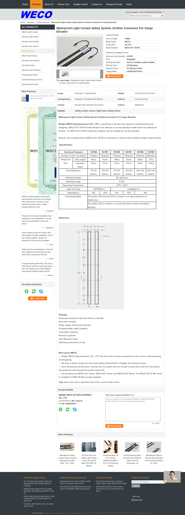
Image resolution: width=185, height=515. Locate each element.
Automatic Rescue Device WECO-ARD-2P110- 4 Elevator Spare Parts (75, 482)
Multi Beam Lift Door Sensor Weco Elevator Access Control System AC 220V (154, 459)
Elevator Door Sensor (30, 46)
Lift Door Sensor (43, 22)
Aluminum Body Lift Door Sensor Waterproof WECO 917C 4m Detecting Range (110, 460)
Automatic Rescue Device (32, 80)
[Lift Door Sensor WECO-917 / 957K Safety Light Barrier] (25, 98)
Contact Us (96, 4)
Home (25, 4)
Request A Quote (114, 4)
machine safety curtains (110, 382)
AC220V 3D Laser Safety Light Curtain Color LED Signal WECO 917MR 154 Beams (89, 460)
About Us (49, 4)
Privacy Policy (38, 513)
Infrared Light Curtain (30, 37)
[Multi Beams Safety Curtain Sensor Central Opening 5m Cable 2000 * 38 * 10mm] (67, 447)
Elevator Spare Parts (30, 84)
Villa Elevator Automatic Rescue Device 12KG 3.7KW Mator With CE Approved (75, 488)
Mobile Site (137, 500)
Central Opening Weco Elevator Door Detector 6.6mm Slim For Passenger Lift (132, 459)
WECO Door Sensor (30, 56)
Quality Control (80, 4)
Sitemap (136, 496)
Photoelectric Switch (30, 75)
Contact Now (115, 76)
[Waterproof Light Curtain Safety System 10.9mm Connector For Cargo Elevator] (79, 52)
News (129, 4)
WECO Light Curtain (30, 32)
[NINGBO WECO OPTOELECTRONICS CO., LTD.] (36, 14)
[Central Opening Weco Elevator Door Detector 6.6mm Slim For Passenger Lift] (132, 447)
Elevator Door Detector (31, 61)
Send (136, 486)
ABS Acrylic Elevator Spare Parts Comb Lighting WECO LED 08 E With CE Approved (39, 498)
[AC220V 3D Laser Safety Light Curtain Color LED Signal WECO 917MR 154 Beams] (89, 447)
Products (36, 4)
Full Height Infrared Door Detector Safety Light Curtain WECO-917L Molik (111, 482)
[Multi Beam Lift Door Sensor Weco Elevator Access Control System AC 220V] (154, 447)
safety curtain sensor (71, 382)
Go (162, 16)
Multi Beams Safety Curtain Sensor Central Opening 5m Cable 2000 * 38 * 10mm (67, 459)
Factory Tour (63, 4)
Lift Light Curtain (28, 65)
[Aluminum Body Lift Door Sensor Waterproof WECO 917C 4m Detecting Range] (110, 447)
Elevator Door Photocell (31, 70)
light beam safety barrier (90, 382)
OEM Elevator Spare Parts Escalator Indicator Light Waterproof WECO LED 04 (39, 491)
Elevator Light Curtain (30, 42)
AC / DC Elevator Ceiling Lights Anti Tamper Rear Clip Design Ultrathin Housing (38, 483)
